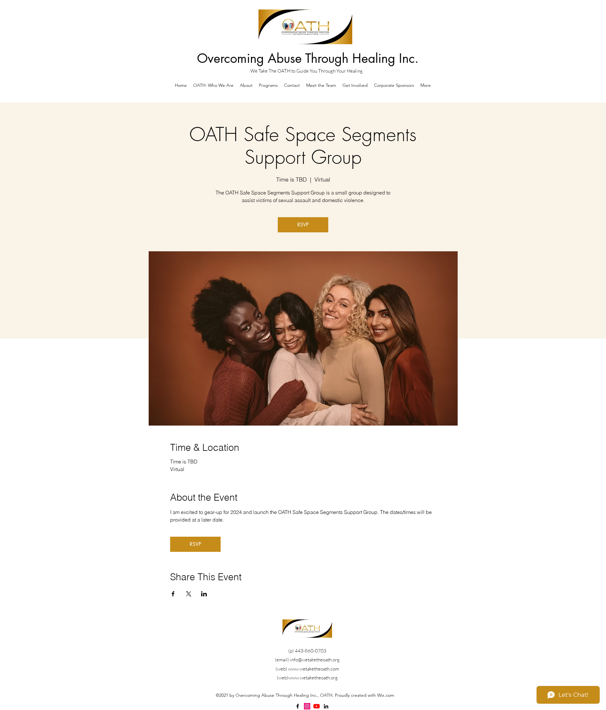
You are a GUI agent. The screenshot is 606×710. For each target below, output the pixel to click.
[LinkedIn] (326, 706)
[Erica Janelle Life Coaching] (316, 706)
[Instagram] (307, 706)
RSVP (303, 224)
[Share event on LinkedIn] (204, 593)
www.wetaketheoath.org (313, 678)
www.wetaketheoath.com (313, 669)
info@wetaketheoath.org (315, 660)
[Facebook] (297, 706)
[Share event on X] (189, 593)
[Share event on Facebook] (173, 593)
